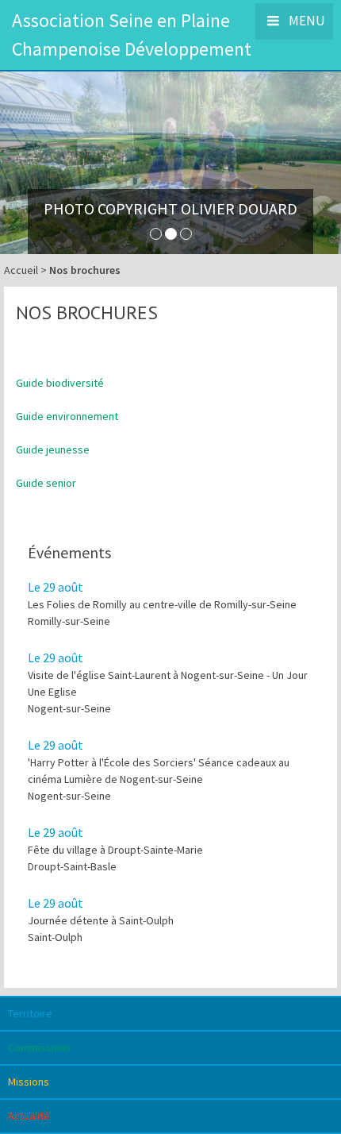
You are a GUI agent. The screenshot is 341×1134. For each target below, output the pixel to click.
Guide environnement (67, 416)
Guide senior (46, 483)
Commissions (39, 1047)
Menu (305, 20)
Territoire (30, 1013)
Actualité (29, 1116)
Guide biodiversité (60, 383)
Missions (28, 1081)
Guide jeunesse (53, 449)
